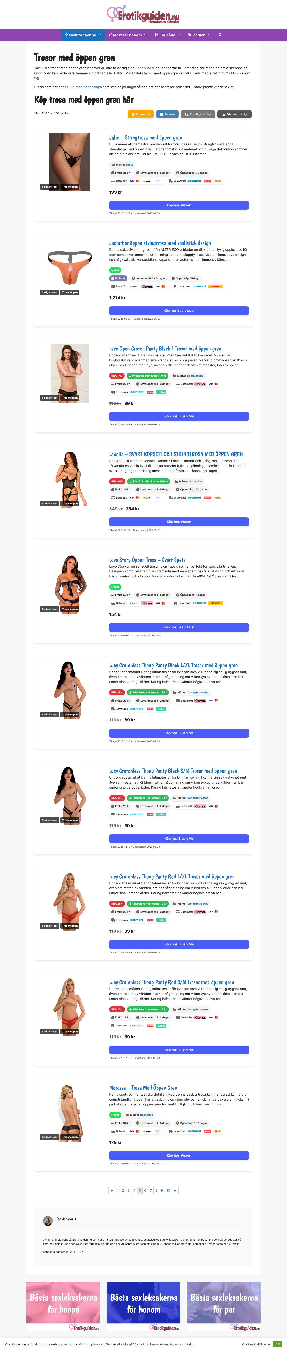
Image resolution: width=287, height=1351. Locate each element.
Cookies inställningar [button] (256, 1344)
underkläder (144, 68)
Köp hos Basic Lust (179, 311)
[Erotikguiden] (143, 14)
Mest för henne (82, 35)
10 (168, 1190)
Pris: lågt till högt (200, 114)
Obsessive (195, 481)
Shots (129, 164)
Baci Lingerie (195, 375)
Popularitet (143, 114)
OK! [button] (277, 1344)
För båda (167, 35)
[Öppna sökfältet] (220, 35)
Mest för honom (127, 35)
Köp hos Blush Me (179, 416)
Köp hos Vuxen (179, 205)
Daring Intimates (197, 692)
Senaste (169, 114)
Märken (198, 35)
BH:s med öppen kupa (84, 87)
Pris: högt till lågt (237, 114)
